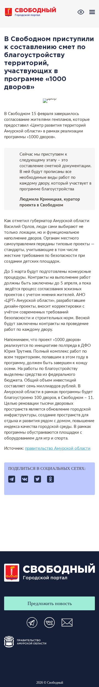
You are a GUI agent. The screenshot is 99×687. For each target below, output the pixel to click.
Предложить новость (50, 603)
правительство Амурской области (57, 448)
